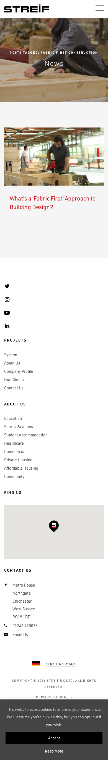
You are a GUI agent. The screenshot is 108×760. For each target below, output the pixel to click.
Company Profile (18, 371)
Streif (26, 8)
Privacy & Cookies (54, 697)
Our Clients (14, 379)
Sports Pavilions (18, 426)
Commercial (14, 451)
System (10, 354)
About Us (12, 363)
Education (13, 418)
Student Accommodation (26, 435)
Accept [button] (54, 737)
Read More (54, 751)
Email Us (20, 634)
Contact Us (14, 388)
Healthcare (14, 443)
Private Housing (18, 459)
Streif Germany (61, 664)
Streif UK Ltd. (60, 680)
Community (14, 476)
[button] (54, 526)
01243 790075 (25, 625)
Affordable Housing (21, 468)
